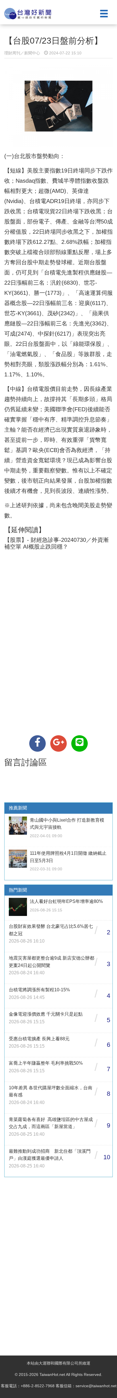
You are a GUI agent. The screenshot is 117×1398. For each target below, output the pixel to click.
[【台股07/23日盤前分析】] (37, 743)
